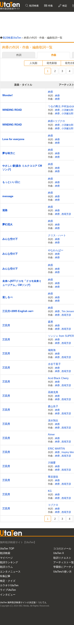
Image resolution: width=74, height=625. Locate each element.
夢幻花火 (7, 224)
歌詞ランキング (9, 562)
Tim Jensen (68, 311)
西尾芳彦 (66, 214)
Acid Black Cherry (58, 378)
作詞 (18, 55)
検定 (64, 5)
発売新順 (52, 63)
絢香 (50, 91)
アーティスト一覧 (63, 562)
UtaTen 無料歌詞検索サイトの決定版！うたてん (23, 602)
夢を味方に (8, 153)
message (7, 196)
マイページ (6, 557)
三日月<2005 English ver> (18, 311)
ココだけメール (62, 548)
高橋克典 (53, 392)
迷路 (4, 210)
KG (50, 490)
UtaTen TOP (7, 548)
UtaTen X (58, 553)
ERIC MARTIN (56, 448)
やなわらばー (55, 250)
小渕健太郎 (68, 110)
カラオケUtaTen (9, 585)
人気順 (33, 63)
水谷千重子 (54, 364)
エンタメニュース (10, 571)
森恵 (50, 321)
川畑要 (52, 462)
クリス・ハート (57, 235)
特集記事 (5, 576)
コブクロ (53, 504)
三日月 (6, 325)
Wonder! (7, 95)
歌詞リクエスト (62, 557)
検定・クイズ (7, 580)
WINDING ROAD (12, 109)
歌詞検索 (34, 5)
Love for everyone (13, 139)
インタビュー (7, 594)
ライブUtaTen (8, 589)
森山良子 (53, 406)
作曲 (53, 55)
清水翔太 (53, 420)
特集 (50, 5)
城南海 (52, 350)
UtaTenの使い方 (62, 571)
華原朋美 (53, 476)
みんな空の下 (10, 238)
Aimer (51, 434)
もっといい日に (11, 182)
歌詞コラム (6, 566)
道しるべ (7, 297)
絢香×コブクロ (56, 121)
